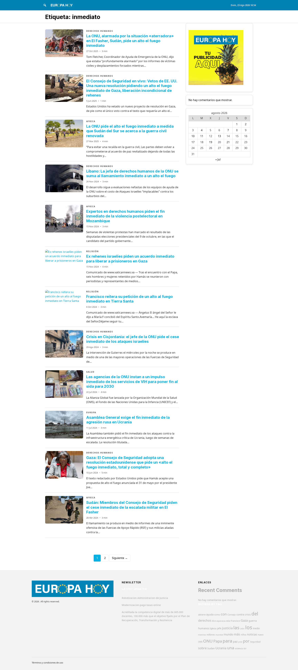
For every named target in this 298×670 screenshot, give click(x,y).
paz (235, 641)
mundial (219, 634)
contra (240, 614)
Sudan (211, 648)
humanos (203, 628)
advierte (202, 614)
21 (228, 142)
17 (193, 142)
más (237, 634)
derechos (204, 620)
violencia (239, 648)
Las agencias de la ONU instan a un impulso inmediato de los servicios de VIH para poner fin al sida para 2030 (132, 382)
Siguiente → (120, 558)
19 (210, 142)
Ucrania (220, 648)
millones (211, 634)
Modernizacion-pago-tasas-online (141, 605)
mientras (202, 635)
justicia (227, 628)
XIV (245, 648)
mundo (228, 634)
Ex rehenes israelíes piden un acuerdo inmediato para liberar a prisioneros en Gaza (130, 258)
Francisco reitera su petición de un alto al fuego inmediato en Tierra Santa (129, 299)
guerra (253, 620)
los (248, 627)
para (227, 641)
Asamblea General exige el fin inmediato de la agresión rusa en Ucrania (128, 419)
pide (240, 642)
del (254, 613)
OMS (200, 641)
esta (228, 621)
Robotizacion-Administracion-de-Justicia (145, 598)
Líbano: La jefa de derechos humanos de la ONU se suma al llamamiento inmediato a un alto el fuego (132, 173)
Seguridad (255, 641)
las (236, 627)
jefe (219, 628)
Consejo (231, 614)
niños (243, 634)
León (242, 628)
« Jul (218, 159)
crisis (248, 614)
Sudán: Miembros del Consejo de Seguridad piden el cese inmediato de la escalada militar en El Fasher (131, 507)
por (246, 641)
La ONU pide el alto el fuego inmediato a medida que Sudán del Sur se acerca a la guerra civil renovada (130, 131)
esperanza (221, 621)
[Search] (45, 5)
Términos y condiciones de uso (47, 662)
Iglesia (213, 628)
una (230, 647)
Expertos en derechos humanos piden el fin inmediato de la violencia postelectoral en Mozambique (125, 216)
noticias (252, 634)
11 (201, 136)
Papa (217, 641)
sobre (202, 648)
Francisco (235, 620)
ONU (208, 641)
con (224, 614)
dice (214, 621)
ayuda (209, 614)
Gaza (244, 620)
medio (256, 628)
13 (219, 136)
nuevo (261, 634)
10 (193, 136)
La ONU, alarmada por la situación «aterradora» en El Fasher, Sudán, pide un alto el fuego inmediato (130, 41)
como (217, 614)
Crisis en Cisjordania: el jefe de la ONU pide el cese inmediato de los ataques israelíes (132, 339)
